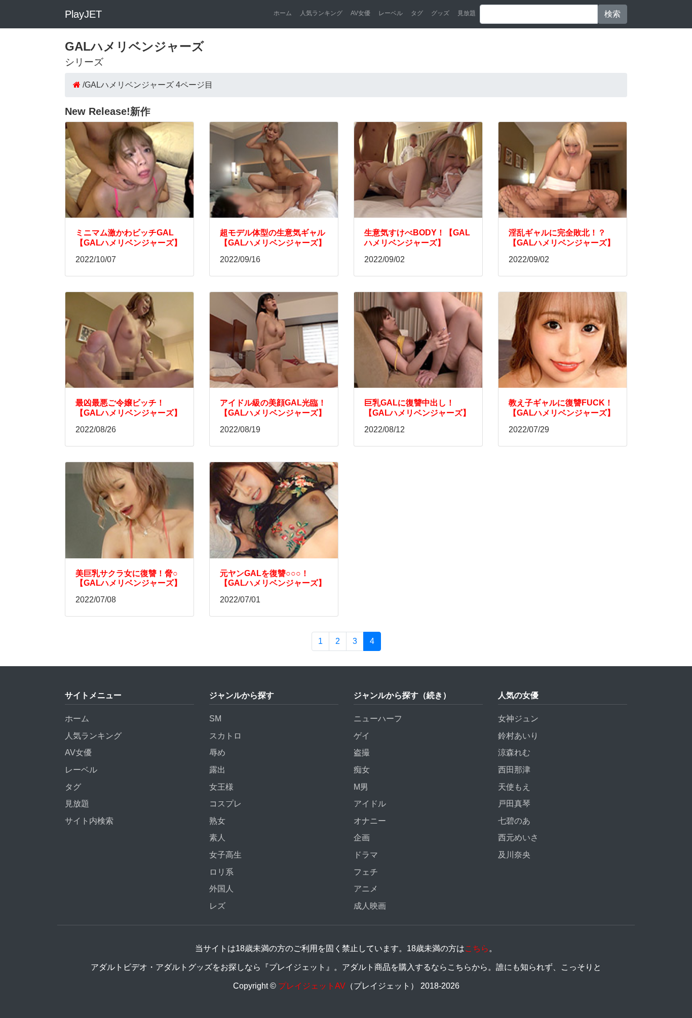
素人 (217, 837)
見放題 (466, 13)
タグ (417, 13)
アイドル (370, 803)
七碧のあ (514, 821)
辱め (217, 752)
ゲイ (362, 735)
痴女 (362, 769)
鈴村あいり (518, 735)
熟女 (217, 821)
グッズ (440, 13)
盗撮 (362, 752)
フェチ (366, 872)
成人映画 (370, 906)
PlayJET (83, 14)
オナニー (370, 821)
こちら (477, 948)
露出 (217, 769)
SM (215, 718)
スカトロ (225, 735)
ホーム (283, 13)
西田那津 (514, 769)
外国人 (221, 888)
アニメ (366, 888)
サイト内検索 (89, 821)
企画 (362, 837)
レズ (217, 906)
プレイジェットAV (311, 986)
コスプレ (225, 803)
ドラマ (366, 854)
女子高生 (225, 854)
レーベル (390, 13)
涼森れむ (514, 752)
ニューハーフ (378, 718)
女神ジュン (518, 718)
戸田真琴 (514, 803)
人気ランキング (321, 13)
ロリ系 (221, 872)
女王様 (221, 787)
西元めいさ (518, 837)
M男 (361, 787)
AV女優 (360, 13)
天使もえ (514, 787)
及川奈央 (514, 854)
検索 (612, 14)
